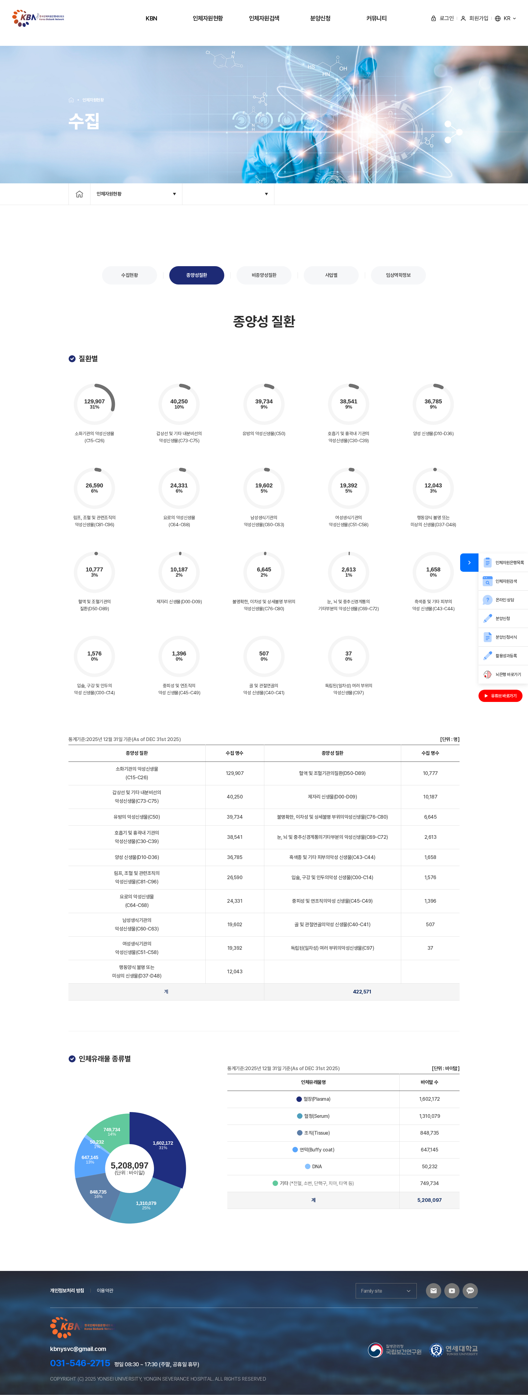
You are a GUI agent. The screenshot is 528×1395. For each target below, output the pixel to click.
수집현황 (129, 275)
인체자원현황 (208, 18)
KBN (151, 18)
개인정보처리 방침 (67, 1291)
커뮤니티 (376, 18)
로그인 (447, 18)
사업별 (331, 275)
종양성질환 (196, 275)
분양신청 (320, 18)
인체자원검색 (264, 18)
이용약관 (105, 1291)
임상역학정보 (398, 275)
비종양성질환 (264, 275)
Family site (371, 1291)
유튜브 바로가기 (503, 695)
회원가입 (478, 18)
